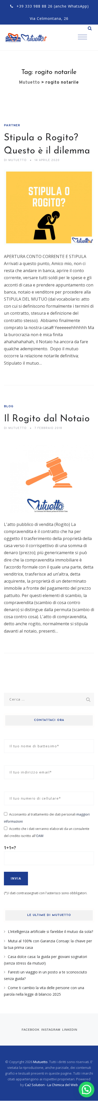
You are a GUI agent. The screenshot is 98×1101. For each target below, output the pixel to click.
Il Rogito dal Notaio (47, 419)
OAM (39, 836)
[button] (86, 1089)
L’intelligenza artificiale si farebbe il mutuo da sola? (50, 931)
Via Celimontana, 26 (49, 18)
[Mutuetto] (31, 38)
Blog (9, 406)
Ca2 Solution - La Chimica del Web (51, 1084)
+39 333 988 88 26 (34, 6)
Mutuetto (40, 1061)
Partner (12, 125)
